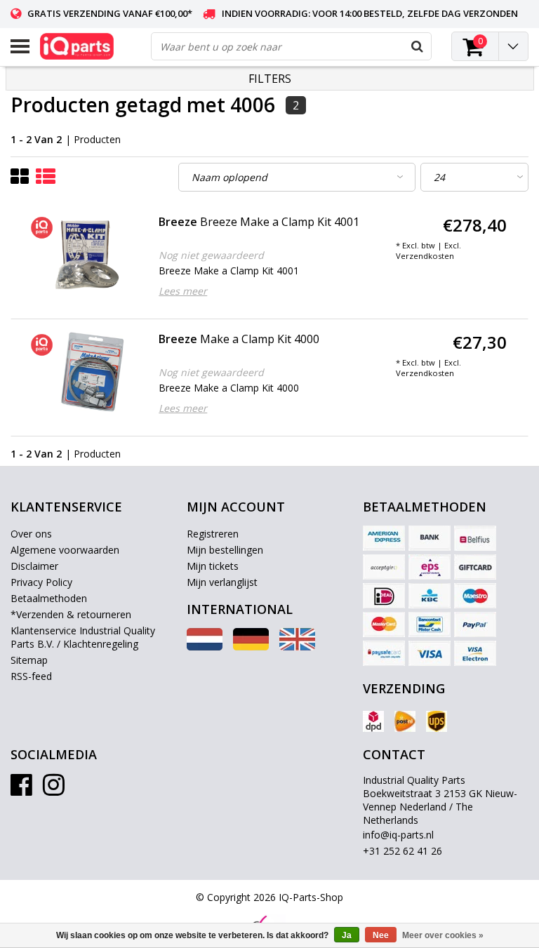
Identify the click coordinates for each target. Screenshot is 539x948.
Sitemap (29, 660)
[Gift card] (475, 567)
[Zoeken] (417, 46)
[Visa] (429, 653)
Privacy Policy (41, 582)
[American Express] (384, 538)
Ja (347, 935)
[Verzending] (373, 721)
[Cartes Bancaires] (384, 567)
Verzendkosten (425, 256)
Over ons (31, 533)
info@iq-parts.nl (398, 834)
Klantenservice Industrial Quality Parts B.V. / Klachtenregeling (83, 637)
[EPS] (429, 567)
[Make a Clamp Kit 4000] (82, 372)
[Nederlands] (204, 646)
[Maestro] (475, 595)
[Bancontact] (429, 624)
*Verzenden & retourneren (71, 614)
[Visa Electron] (475, 653)
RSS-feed (31, 676)
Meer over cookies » (443, 935)
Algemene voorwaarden (65, 549)
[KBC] (429, 595)
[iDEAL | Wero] (384, 595)
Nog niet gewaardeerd (211, 255)
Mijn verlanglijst (222, 582)
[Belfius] (475, 538)
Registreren (213, 533)
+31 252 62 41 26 (402, 850)
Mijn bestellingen (225, 549)
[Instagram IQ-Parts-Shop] (54, 789)
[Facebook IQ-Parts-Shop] (21, 789)
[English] (297, 646)
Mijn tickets (213, 566)
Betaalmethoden (49, 598)
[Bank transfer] (429, 538)
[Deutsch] (251, 646)
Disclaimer (34, 566)
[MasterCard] (384, 624)
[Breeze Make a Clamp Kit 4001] (82, 254)
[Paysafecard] (384, 653)
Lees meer (183, 291)
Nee (381, 935)
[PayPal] (475, 624)
